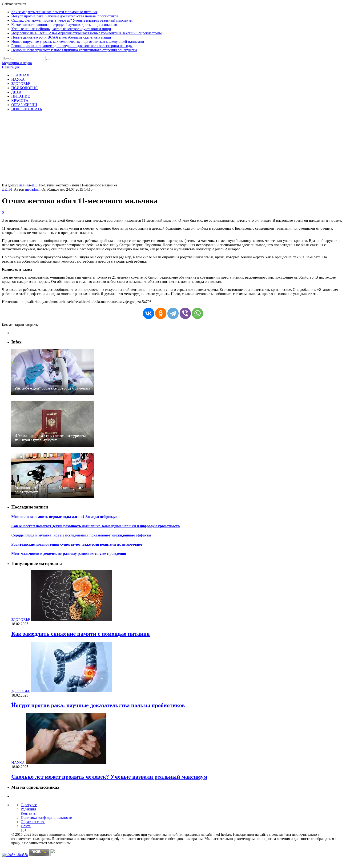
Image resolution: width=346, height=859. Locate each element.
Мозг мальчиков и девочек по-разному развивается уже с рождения (68, 554)
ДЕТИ (16, 92)
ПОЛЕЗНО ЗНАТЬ (26, 109)
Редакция (28, 809)
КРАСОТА (19, 100)
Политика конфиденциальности (46, 818)
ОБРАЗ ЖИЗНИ (24, 105)
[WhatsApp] (197, 313)
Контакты (28, 813)
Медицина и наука (17, 63)
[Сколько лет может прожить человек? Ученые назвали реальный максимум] (66, 762)
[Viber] (185, 313)
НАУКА (18, 79)
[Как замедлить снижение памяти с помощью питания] (71, 620)
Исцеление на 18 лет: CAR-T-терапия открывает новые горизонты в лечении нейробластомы (86, 33)
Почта (26, 826)
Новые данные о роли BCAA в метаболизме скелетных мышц (61, 37)
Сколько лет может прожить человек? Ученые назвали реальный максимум (72, 20)
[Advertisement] (173, 148)
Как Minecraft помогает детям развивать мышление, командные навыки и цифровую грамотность (95, 526)
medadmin (32, 189)
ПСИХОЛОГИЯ (24, 88)
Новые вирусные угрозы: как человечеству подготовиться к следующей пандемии (77, 41)
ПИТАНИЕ (20, 96)
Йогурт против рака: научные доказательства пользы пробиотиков (64, 16)
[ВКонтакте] (148, 313)
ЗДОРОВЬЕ (20, 84)
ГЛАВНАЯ (20, 75)
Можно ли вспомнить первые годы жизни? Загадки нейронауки (65, 517)
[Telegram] (173, 313)
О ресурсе (29, 805)
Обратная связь (33, 822)
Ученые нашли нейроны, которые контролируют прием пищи (61, 29)
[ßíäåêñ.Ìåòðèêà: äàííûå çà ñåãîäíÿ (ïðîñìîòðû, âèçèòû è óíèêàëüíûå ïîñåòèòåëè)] (15, 855)
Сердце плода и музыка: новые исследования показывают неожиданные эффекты (81, 535)
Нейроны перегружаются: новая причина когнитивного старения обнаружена (74, 50)
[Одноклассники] (160, 313)
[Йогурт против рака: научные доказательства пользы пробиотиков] (71, 691)
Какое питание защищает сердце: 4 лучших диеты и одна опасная (64, 25)
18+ (24, 830)
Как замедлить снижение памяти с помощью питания (54, 12)
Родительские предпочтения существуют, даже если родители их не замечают (77, 544)
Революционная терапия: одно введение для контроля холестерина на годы (72, 46)
